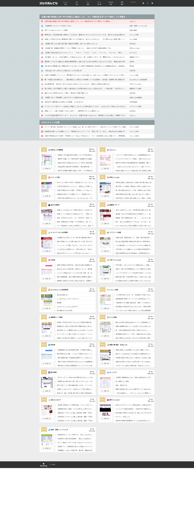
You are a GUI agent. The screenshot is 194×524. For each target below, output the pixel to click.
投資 (111, 4)
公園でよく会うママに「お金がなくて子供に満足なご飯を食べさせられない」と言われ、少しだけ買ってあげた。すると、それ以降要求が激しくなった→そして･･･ (76, 389)
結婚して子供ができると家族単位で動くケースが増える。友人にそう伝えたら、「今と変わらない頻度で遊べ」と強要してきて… (90, 39)
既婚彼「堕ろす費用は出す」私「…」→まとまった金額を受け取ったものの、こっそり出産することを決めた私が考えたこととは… (135, 218)
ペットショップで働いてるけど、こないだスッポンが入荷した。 (76, 245)
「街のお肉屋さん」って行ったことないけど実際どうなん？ (135, 393)
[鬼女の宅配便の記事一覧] (46, 224)
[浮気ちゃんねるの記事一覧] (105, 197)
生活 (77, 4)
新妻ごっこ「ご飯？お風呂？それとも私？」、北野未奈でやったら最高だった (72, 111)
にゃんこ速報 (134, 75)
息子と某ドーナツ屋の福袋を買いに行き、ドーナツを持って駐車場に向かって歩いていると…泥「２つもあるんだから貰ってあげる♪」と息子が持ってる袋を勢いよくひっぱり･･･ (76, 385)
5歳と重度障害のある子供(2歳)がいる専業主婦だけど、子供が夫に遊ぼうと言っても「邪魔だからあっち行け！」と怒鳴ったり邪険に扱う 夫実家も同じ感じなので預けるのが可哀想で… (135, 253)
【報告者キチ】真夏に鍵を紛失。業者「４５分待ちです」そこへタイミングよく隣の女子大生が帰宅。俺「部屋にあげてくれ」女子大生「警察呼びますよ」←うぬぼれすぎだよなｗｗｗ (135, 303)
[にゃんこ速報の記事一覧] (105, 309)
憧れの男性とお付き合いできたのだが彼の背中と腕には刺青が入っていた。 (135, 338)
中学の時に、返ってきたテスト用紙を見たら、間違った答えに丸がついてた (135, 265)
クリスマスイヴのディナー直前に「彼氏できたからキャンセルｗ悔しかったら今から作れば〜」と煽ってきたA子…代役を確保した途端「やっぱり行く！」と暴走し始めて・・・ (135, 159)
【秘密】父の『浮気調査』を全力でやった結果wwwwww (64, 97)
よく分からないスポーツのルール (68, 299)
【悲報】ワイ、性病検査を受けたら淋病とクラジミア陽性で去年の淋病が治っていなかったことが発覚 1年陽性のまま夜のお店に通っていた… (76, 446)
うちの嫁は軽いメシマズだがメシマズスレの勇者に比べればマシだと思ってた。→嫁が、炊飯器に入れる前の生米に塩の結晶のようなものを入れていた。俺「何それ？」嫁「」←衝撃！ (135, 245)
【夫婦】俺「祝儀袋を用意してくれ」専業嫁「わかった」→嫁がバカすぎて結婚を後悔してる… (78, 48)
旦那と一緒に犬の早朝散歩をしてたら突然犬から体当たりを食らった (135, 269)
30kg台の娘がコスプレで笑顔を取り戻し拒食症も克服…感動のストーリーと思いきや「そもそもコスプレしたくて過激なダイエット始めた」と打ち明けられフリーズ (135, 170)
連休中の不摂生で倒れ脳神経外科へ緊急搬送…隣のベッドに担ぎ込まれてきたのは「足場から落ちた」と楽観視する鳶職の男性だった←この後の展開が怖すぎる (135, 163)
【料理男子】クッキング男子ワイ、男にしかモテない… (75, 435)
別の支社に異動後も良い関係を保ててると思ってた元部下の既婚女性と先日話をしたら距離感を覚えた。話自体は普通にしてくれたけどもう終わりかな (98, 66)
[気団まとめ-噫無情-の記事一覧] (46, 169)
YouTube (110, 2)
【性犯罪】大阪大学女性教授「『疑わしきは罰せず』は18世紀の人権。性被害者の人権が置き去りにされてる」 (76, 439)
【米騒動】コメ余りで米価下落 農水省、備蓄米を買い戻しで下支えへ (76, 450)
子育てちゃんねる (135, 84)
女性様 (132, 61)
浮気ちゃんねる (135, 48)
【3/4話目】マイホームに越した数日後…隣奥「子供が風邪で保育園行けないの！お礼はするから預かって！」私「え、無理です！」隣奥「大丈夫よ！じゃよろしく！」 (76, 417)
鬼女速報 (54, 372)
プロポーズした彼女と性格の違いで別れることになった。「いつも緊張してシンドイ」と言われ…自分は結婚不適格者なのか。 (135, 365)
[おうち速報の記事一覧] (105, 337)
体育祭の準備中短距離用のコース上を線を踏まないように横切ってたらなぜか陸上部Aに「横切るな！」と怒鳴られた (135, 420)
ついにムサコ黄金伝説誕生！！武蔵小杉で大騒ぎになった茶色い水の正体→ (135, 409)
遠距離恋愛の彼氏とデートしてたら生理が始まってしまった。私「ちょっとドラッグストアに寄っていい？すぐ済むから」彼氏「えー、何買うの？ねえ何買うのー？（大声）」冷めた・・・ (135, 299)
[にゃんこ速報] (105, 305)
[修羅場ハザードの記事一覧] (105, 224)
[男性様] (46, 360)
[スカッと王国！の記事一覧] (46, 197)
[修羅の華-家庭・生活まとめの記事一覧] (105, 364)
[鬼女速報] (46, 387)
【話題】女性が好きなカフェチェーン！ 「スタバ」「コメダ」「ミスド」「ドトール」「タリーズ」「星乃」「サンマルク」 (89, 52)
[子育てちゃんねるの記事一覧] (105, 279)
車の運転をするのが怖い (65, 310)
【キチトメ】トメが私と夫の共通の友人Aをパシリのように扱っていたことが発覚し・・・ (76, 377)
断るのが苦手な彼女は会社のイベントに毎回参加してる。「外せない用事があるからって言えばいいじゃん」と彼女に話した (135, 322)
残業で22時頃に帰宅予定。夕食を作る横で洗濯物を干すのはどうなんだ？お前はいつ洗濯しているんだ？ (76, 265)
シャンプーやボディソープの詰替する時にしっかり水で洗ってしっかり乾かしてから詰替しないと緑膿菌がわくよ (135, 273)
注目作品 (132, 44)
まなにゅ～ (133, 21)
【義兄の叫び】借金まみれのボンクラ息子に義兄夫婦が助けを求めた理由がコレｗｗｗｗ (76, 163)
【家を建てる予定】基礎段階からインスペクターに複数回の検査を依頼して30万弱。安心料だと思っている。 (76, 365)
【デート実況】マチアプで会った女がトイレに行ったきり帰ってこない (76, 442)
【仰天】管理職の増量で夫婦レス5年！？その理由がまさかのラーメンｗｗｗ (76, 170)
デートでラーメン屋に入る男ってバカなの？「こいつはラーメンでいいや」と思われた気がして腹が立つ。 (76, 334)
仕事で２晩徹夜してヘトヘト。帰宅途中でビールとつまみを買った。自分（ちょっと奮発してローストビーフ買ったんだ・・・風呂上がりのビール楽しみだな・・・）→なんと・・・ (109, 75)
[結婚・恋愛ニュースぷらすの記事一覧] (46, 449)
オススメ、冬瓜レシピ (123, 417)
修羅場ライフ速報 (135, 88)
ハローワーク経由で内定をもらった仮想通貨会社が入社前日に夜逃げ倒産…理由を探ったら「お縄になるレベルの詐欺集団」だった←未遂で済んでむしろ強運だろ (135, 155)
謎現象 (59, 303)
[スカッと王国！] (46, 192)
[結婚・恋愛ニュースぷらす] (46, 445)
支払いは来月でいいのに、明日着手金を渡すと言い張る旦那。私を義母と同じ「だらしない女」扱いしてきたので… (135, 210)
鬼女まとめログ (56, 400)
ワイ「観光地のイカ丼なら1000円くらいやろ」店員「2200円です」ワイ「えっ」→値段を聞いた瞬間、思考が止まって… (76, 226)
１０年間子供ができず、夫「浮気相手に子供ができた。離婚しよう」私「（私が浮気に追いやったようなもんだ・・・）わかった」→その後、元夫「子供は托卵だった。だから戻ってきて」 (135, 295)
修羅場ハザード (135, 57)
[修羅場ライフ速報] (46, 332)
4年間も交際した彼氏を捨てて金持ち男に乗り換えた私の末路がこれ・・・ (135, 182)
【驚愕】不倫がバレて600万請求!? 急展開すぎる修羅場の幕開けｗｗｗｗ (76, 159)
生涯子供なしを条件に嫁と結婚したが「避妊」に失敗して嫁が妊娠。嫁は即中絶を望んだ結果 (135, 198)
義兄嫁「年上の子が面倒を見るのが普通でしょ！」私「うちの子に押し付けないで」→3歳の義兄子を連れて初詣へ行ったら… (135, 214)
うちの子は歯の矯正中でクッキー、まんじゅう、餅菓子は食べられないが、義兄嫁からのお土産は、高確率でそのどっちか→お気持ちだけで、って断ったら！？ (101, 115)
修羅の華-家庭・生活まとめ (118, 344)
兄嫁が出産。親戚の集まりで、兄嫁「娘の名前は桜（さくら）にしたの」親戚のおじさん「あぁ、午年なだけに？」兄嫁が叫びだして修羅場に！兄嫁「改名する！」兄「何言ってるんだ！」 (135, 237)
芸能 (65, 4)
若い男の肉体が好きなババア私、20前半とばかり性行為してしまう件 (135, 190)
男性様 (132, 66)
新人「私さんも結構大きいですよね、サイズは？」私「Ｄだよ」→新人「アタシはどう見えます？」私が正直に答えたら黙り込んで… (135, 222)
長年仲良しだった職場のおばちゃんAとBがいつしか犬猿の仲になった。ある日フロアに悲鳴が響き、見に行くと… (76, 330)
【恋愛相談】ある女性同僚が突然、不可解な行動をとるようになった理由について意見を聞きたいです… (76, 350)
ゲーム (99, 2)
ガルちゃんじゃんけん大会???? (67, 306)
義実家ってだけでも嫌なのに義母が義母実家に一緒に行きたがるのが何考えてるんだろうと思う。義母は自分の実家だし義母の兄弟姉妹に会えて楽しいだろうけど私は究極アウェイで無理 (111, 61)
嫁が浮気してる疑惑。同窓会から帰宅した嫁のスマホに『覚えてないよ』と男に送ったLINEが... (135, 186)
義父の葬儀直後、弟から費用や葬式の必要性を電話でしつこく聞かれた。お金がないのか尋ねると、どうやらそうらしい (76, 277)
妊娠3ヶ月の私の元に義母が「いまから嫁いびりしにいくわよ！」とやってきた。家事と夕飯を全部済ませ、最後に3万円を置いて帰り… (76, 338)
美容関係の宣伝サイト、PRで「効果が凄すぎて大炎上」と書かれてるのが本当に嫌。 (135, 334)
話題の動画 (133, 30)
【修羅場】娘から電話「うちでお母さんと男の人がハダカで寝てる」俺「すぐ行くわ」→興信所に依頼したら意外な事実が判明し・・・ (76, 409)
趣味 (88, 4)
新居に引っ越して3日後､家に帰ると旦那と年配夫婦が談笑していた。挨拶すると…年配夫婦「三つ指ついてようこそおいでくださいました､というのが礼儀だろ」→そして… (76, 393)
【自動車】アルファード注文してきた (58, 26)
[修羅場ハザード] (105, 220)
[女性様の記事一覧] (46, 279)
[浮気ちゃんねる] (105, 192)
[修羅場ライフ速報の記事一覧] (46, 337)
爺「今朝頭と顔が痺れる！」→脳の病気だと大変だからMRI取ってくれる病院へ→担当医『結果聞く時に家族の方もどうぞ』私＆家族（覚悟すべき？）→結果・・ (102, 79)
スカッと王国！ (135, 35)
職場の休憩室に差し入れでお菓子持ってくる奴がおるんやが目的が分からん (135, 389)
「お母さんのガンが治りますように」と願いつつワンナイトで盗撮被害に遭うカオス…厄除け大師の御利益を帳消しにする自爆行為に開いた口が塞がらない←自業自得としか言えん (135, 167)
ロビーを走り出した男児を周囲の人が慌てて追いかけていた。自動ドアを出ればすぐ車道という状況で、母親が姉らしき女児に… (135, 226)
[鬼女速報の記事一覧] (46, 392)
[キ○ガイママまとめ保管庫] (46, 247)
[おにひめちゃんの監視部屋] (46, 305)
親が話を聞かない (63, 295)
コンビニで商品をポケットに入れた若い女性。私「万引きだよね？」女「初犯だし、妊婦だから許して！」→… (76, 273)
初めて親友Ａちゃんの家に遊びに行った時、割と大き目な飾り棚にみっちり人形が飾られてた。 (76, 241)
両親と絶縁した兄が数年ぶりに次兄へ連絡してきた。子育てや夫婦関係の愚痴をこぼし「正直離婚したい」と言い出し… (135, 350)
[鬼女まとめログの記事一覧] (46, 419)
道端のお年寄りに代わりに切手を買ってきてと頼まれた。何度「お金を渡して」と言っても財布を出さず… (135, 362)
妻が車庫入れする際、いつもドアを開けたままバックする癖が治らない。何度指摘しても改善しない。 (76, 354)
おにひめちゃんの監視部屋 (138, 79)
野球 (122, 2)
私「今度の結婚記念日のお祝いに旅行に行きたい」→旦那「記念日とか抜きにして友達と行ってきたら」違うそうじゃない (135, 330)
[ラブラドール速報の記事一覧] (105, 252)
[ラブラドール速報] (105, 247)
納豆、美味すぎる (121, 385)
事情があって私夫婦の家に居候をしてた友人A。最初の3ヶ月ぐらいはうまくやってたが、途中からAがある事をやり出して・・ (89, 35)
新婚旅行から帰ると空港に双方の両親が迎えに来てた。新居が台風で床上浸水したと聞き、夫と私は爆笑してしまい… (76, 326)
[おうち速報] (105, 332)
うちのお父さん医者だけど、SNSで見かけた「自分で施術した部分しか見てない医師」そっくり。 (76, 249)
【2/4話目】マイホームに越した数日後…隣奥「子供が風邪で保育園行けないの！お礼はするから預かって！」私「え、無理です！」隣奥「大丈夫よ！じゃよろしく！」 (76, 420)
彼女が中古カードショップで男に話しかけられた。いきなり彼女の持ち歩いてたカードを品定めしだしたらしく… (76, 253)
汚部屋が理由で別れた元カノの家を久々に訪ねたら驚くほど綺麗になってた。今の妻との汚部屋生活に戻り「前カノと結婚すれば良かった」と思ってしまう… (135, 358)
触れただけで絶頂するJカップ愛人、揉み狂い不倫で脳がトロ (66, 93)
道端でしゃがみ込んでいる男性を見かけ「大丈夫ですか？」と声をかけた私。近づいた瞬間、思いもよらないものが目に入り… (76, 210)
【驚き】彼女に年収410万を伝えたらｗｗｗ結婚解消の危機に (76, 362)
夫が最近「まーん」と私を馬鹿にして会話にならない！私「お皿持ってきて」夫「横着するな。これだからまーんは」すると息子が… (92, 57)
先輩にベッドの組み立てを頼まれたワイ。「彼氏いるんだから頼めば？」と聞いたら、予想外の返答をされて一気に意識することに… (76, 214)
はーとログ (133, 52)
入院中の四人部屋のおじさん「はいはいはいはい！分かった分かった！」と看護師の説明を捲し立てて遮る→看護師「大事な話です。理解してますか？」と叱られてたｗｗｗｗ (76, 198)
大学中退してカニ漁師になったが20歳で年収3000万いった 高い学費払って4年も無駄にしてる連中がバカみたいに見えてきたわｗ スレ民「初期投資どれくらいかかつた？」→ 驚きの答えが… (135, 249)
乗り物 (99, 4)
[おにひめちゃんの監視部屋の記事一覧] (46, 309)
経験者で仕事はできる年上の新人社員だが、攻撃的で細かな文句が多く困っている (76, 281)
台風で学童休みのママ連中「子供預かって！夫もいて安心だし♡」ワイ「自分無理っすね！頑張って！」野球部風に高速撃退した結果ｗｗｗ (94, 136)
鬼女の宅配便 (55, 205)
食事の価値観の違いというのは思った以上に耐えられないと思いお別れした (135, 326)
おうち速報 (133, 39)
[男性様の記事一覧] (46, 364)
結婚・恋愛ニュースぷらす (138, 26)
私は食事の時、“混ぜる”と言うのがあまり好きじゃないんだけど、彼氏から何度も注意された (77, 84)
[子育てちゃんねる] (105, 275)
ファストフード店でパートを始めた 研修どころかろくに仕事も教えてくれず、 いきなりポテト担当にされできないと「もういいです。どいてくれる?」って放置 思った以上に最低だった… (111, 106)
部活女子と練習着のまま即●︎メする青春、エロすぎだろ (64, 102)
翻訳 (122, 4)
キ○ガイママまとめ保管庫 (59, 232)
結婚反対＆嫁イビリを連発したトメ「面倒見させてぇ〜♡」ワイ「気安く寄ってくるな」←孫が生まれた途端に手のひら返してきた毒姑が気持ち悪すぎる (99, 131)
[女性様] (46, 275)
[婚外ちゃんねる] (105, 415)
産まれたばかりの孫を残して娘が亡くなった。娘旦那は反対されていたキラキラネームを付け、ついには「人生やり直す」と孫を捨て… (76, 269)
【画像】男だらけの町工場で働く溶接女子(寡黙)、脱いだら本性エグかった (71, 44)
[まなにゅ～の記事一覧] (105, 169)
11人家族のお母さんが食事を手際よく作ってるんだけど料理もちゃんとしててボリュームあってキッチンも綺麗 (135, 281)
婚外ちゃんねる (114, 400)
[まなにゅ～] (105, 165)
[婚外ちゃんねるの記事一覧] (105, 419)
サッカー (133, 2)
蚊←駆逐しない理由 (122, 381)
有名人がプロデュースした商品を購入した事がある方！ (134, 405)
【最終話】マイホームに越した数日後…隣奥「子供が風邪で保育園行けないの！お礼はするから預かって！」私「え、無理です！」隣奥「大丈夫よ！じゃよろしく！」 (76, 413)
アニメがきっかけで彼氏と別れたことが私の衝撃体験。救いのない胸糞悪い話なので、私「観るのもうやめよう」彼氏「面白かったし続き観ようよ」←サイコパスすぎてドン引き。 (135, 310)
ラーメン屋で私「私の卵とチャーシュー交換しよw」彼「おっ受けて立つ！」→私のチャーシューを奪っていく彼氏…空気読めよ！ (91, 127)
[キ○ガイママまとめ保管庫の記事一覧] (46, 252)
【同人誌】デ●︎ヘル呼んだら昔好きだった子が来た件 (63, 71)
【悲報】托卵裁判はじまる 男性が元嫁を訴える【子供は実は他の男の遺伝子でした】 (135, 377)
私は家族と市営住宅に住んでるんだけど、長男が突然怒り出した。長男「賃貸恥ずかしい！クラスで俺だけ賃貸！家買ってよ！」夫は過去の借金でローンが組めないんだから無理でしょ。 (135, 306)
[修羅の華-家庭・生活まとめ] (105, 360)
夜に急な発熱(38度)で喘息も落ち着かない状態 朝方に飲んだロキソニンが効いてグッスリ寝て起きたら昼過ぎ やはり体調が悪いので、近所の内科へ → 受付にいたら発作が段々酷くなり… (135, 241)
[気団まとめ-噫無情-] (46, 165)
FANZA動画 (133, 102)
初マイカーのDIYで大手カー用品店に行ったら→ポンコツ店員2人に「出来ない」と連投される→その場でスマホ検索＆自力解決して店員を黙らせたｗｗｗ (76, 182)
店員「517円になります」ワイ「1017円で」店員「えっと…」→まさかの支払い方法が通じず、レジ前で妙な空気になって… (76, 218)
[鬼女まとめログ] (46, 415)
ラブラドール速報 (135, 106)
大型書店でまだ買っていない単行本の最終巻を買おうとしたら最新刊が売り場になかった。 (76, 237)
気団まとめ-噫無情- (136, 97)
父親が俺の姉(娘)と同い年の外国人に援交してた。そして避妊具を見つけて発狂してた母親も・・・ (80, 21)
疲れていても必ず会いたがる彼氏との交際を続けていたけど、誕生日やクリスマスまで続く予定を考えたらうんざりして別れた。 (135, 354)
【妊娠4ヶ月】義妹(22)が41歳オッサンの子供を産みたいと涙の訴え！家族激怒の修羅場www (76, 155)
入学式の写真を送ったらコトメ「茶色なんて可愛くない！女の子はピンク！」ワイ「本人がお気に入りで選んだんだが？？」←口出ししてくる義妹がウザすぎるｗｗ (76, 186)
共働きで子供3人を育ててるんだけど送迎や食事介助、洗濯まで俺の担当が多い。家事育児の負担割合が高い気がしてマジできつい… (76, 322)
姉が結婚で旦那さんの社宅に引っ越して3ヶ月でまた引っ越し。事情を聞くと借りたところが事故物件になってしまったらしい (135, 413)
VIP (77, 2)
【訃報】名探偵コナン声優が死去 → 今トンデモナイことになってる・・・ (76, 405)
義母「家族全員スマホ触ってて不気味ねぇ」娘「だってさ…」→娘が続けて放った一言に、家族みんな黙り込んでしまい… (76, 222)
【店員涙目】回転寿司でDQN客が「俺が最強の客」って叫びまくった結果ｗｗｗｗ (76, 167)
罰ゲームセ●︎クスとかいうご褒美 (56, 30)
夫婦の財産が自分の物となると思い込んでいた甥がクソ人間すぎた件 (135, 194)
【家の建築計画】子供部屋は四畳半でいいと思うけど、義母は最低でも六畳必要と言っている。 (76, 358)
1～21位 (52, 464)
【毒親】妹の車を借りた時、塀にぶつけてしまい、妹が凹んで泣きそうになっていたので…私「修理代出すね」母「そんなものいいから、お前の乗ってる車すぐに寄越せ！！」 (76, 381)
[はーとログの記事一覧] (105, 392)
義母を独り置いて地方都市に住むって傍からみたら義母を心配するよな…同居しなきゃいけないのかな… (135, 277)
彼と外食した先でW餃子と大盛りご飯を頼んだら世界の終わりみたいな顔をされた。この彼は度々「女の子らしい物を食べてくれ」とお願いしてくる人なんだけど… (103, 88)
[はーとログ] (105, 387)
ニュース (65, 2)
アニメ (88, 2)
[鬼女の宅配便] (46, 220)
